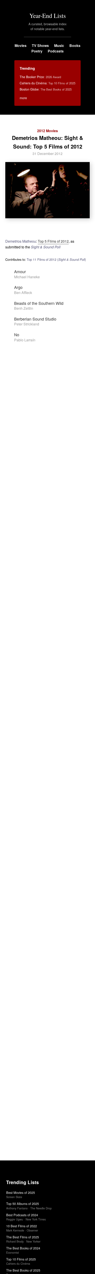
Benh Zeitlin (23, 308)
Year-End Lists (47, 15)
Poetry (36, 51)
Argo (18, 287)
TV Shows (40, 45)
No (16, 334)
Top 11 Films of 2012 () (56, 259)
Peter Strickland (26, 324)
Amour (20, 271)
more (23, 98)
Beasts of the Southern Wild (38, 303)
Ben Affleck (23, 292)
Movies (21, 45)
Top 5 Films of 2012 (53, 241)
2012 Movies (47, 130)
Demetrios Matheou (20, 241)
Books (74, 45)
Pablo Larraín (24, 339)
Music (59, 45)
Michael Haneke (27, 276)
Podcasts (56, 51)
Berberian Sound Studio (35, 319)
